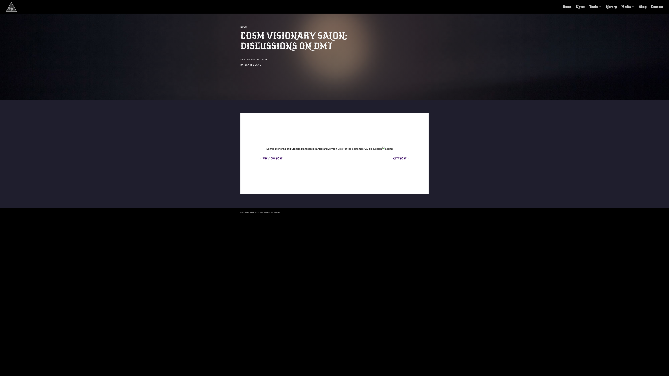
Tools (593, 7)
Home (567, 7)
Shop (643, 7)
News (580, 7)
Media (626, 7)
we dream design (272, 212)
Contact (657, 7)
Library (611, 7)
